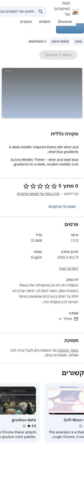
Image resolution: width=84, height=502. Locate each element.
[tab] (65, 21)
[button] (42, 93)
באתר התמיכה (68, 350)
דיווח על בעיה (68, 268)
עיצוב (78, 41)
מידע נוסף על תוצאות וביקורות (38, 194)
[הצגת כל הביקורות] (62, 206)
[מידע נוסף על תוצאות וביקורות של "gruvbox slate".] (24, 425)
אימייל (67, 319)
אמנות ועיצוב (60, 41)
